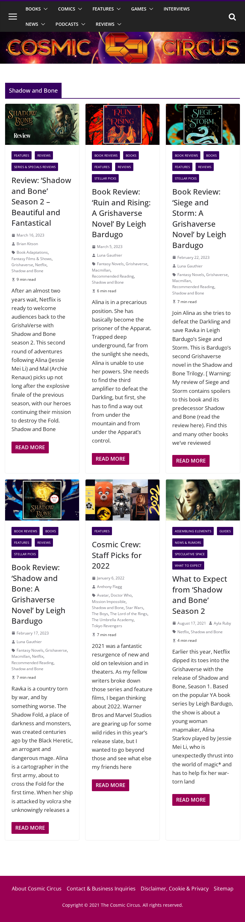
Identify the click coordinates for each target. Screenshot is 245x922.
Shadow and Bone (27, 270)
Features (103, 9)
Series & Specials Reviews (35, 167)
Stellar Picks (105, 178)
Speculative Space (190, 554)
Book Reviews (105, 155)
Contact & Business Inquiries (101, 888)
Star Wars (134, 607)
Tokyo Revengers (107, 625)
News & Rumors (188, 542)
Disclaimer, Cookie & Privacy (175, 888)
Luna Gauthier (109, 255)
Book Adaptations (32, 252)
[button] (44, 8)
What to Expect (188, 565)
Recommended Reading (113, 276)
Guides (225, 531)
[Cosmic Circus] (122, 36)
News (32, 24)
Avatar (103, 595)
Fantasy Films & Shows (31, 258)
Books (33, 9)
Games (138, 9)
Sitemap (224, 888)
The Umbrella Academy (113, 619)
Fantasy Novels (110, 263)
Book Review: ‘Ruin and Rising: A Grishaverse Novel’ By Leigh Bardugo (121, 212)
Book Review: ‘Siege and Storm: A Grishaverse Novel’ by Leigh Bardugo (199, 218)
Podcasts (67, 24)
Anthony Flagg (109, 586)
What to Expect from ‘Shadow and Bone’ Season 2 (199, 594)
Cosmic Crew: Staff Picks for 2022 (117, 555)
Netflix (41, 264)
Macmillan (101, 270)
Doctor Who (121, 595)
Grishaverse (22, 264)
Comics (66, 9)
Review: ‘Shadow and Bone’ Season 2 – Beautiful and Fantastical (41, 201)
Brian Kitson (27, 243)
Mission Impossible (109, 601)
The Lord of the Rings (128, 613)
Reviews (105, 24)
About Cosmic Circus (37, 888)
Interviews (177, 9)
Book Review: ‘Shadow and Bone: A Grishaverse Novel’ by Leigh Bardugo (38, 594)
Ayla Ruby (222, 623)
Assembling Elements (193, 531)
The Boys (100, 613)
